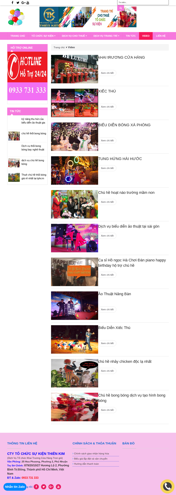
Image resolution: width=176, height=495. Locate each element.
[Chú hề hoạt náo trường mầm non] (74, 204)
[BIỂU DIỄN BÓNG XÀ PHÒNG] (74, 136)
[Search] (120, 8)
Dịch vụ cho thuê (74, 35)
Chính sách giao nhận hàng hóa (91, 453)
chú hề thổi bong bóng (33, 133)
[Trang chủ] (23, 17)
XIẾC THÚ (107, 91)
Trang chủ (17, 35)
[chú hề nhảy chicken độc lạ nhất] (74, 373)
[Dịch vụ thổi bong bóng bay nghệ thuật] (14, 148)
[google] (23, 2)
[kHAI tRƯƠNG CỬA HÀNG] (74, 69)
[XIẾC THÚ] (74, 103)
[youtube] (27, 2)
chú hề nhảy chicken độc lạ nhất (124, 361)
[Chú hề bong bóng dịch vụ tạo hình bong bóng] (74, 407)
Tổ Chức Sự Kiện (42, 35)
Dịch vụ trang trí (106, 35)
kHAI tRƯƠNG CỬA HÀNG (121, 57)
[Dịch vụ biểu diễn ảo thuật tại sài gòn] (74, 238)
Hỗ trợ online (22, 47)
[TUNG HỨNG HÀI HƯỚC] (74, 170)
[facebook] (12, 2)
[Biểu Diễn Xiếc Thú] (74, 339)
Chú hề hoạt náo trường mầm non (126, 192)
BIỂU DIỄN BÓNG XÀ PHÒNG (124, 125)
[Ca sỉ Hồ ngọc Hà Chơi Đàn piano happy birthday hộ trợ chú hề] (74, 272)
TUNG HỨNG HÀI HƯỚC (120, 159)
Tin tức (131, 35)
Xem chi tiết (107, 73)
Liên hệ (161, 35)
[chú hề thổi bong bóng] (14, 136)
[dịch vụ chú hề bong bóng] (14, 162)
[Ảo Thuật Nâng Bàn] (74, 305)
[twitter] (17, 2)
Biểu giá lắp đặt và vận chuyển (90, 458)
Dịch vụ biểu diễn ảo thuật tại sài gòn (128, 226)
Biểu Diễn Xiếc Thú (114, 328)
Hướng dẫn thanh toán (86, 463)
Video (146, 35)
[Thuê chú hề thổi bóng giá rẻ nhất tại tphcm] (14, 177)
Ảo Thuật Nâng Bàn (114, 294)
